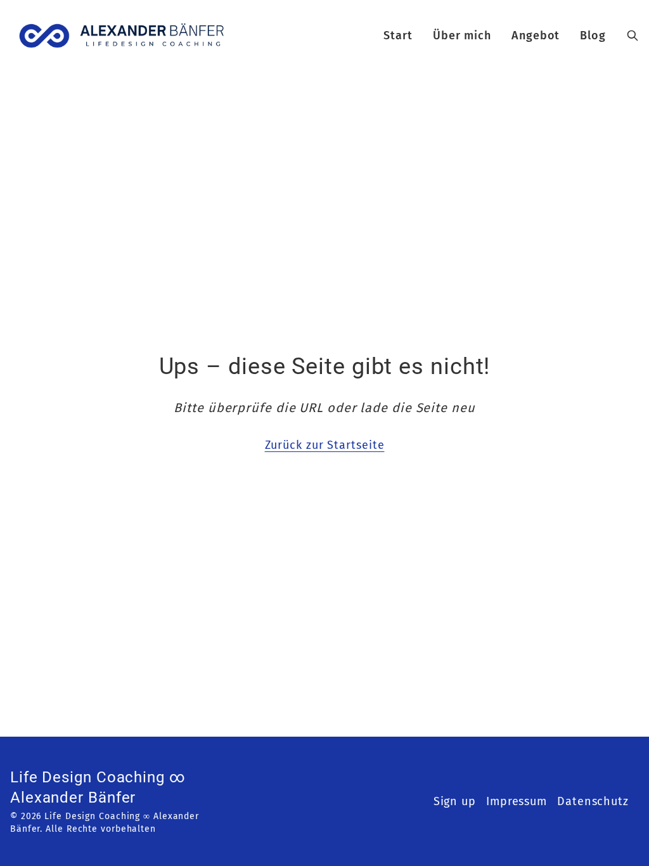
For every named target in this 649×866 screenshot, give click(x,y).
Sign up (455, 801)
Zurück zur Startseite (325, 445)
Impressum (516, 801)
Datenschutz (593, 801)
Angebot (535, 35)
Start (398, 35)
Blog (593, 35)
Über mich (462, 35)
